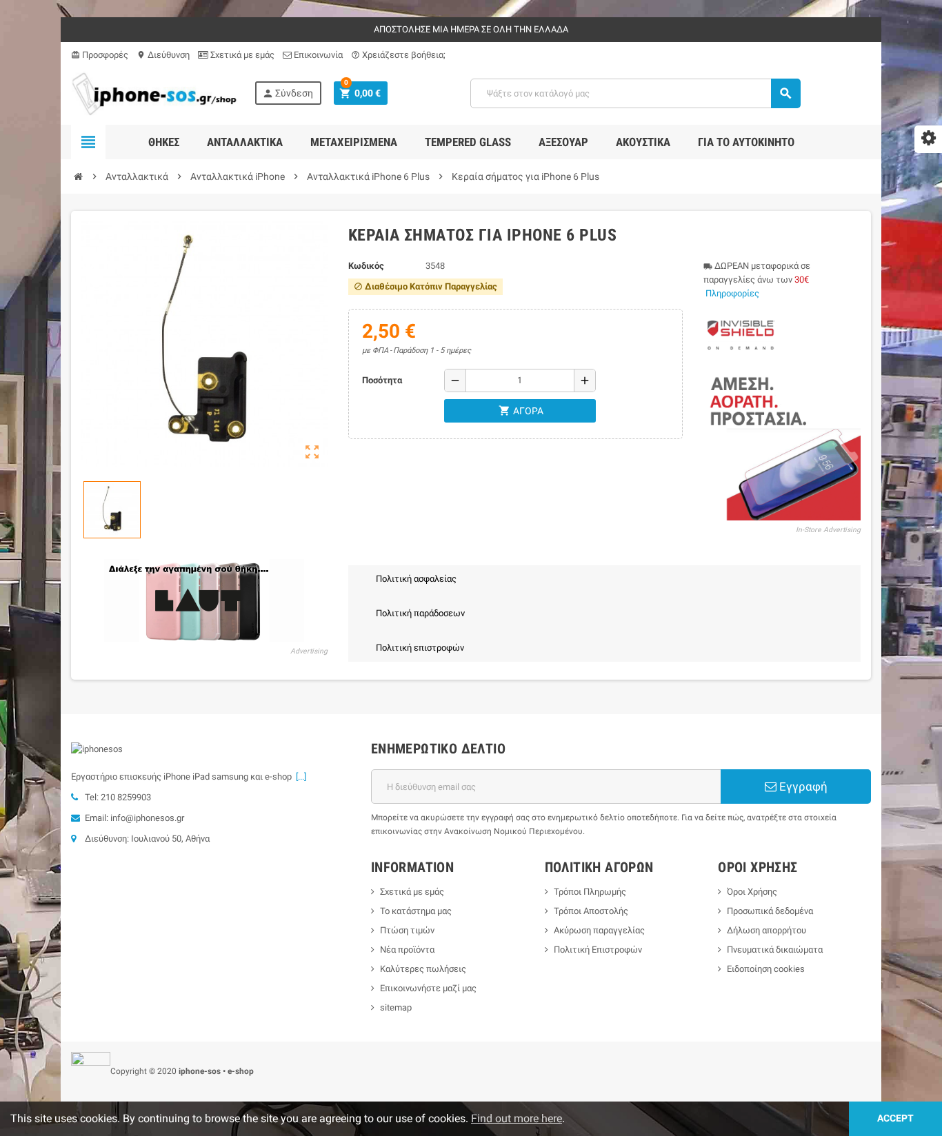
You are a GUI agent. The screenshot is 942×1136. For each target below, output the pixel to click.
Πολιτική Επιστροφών (598, 949)
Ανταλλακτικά (245, 142)
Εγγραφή (802, 786)
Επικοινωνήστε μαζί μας (428, 988)
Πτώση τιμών (407, 930)
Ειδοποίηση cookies (766, 969)
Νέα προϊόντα (407, 949)
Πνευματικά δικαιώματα (775, 949)
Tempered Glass (468, 142)
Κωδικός (366, 266)
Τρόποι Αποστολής (591, 911)
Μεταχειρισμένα (353, 142)
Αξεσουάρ (563, 142)
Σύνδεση (287, 93)
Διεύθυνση (163, 55)
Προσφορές (99, 55)
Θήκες (163, 142)
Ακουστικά (643, 142)
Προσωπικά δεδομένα (770, 911)
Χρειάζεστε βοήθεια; (398, 55)
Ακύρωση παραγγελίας (599, 930)
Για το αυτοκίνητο (746, 142)
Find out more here (516, 1118)
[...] (299, 776)
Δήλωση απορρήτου (766, 930)
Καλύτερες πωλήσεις (423, 969)
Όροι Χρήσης (752, 891)
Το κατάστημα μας (416, 911)
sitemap (396, 1007)
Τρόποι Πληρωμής (590, 891)
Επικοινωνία (317, 55)
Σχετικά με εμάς (241, 55)
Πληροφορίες (732, 293)
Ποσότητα (382, 380)
